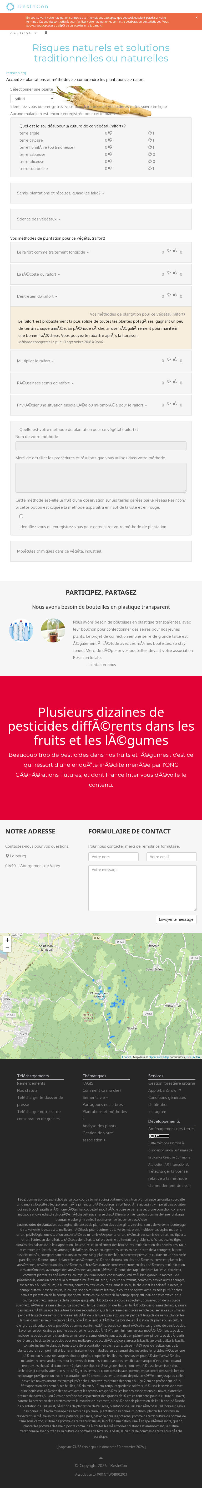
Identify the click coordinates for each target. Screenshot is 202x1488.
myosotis (24, 1214)
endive (36, 1214)
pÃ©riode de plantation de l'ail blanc (142, 1401)
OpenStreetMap (159, 1057)
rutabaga (177, 1214)
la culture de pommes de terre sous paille (90, 1431)
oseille (165, 1199)
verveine (132, 1209)
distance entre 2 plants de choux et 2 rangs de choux (88, 1366)
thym (155, 1204)
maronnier (128, 1214)
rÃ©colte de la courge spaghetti (118, 1300)
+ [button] (7, 940)
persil (163, 1204)
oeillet (117, 1220)
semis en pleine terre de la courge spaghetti (113, 1295)
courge (84, 1199)
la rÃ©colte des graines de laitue (152, 1305)
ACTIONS (22, 33)
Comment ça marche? (102, 1090)
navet (143, 1209)
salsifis (44, 1209)
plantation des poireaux (117, 1411)
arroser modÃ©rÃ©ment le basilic (157, 1330)
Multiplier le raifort (33, 360)
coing (105, 1199)
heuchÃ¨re (131, 1204)
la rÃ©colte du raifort (76, 1240)
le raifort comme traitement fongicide (119, 1240)
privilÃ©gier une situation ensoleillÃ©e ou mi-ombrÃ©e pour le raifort (75, 1235)
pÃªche (113, 1209)
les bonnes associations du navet (142, 1391)
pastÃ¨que (139, 1220)
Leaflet (126, 1057)
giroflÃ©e (96, 1204)
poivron (61, 1204)
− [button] (7, 948)
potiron (109, 1204)
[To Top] (101, 1458)
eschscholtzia (58, 1199)
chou (124, 1199)
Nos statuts (27, 1090)
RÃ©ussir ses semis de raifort (43, 382)
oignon (143, 1199)
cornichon (163, 1209)
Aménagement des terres (171, 1128)
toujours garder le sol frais (124, 1386)
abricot (43, 1199)
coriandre (178, 1209)
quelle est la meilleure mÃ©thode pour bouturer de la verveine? (85, 1230)
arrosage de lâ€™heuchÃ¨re (78, 1250)
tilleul (51, 1204)
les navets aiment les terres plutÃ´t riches (60, 1381)
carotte (73, 1199)
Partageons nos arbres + (104, 1104)
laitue (181, 1204)
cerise (127, 1220)
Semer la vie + (95, 1097)
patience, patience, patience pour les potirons (98, 1416)
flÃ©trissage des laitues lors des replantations (67, 1310)
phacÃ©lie (112, 1214)
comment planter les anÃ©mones (47, 1275)
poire (122, 1209)
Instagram (157, 1111)
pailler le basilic (173, 1340)
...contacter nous (101, 664)
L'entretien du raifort (35, 296)
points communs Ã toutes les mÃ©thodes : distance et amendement (115, 1426)
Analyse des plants (99, 1125)
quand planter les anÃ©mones (72, 1260)
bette (93, 1209)
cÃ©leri (72, 1209)
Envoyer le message (176, 919)
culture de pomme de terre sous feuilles (72, 1421)
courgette (178, 1199)
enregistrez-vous (58, 106)
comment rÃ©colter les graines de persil (145, 1325)
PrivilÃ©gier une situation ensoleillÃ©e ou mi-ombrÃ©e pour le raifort (80, 405)
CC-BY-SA (193, 1057)
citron (133, 1199)
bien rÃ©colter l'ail (149, 1406)
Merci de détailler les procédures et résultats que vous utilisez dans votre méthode (90, 457)
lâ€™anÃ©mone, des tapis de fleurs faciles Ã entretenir (141, 1270)
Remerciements (31, 1083)
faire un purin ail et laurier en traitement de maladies (71, 1350)
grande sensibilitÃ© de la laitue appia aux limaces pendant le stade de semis (112, 1315)
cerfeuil (91, 1220)
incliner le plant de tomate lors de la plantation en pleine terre (78, 1345)
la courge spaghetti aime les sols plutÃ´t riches (149, 1290)
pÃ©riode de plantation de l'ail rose (82, 1406)
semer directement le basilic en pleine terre (119, 1335)
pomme (32, 1199)
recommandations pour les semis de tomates (68, 1361)
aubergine (77, 1220)
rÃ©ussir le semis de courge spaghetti (58, 1305)
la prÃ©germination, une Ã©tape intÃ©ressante (136, 1421)
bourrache (62, 1220)
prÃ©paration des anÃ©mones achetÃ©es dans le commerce (81, 1265)
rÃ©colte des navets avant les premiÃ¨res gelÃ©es (80, 1391)
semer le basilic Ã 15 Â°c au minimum (105, 1330)
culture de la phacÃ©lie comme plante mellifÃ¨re (72, 1325)
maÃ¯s (72, 1204)
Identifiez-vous (23, 106)
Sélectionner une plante (31, 89)
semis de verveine (156, 1225)
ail (141, 1204)
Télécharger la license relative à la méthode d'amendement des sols (169, 1178)
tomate (95, 1199)
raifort (138, 79)
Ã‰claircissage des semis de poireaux (70, 1411)
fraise (101, 1214)
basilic (172, 1204)
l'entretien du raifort (45, 1240)
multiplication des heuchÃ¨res (156, 1245)
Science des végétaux (37, 219)
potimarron (105, 1220)
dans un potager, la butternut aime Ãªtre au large (72, 1280)
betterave (89, 1214)
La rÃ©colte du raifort (36, 274)
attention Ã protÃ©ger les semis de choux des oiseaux (88, 1371)
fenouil (102, 1209)
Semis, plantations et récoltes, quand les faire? (58, 192)
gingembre (24, 1204)
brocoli (34, 1209)
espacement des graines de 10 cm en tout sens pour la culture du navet (133, 1396)
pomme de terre (159, 1214)
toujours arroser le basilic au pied (137, 1340)
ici (101, 25)
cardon (142, 1214)
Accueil (12, 79)
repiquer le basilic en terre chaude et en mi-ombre (52, 1335)
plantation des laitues (112, 1305)
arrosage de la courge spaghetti (71, 1300)
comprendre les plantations (101, 79)
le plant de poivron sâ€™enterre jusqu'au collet (150, 1376)
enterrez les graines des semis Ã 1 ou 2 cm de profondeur (131, 1381)
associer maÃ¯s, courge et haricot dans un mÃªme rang (56, 1255)
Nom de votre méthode (37, 436)
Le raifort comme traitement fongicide (51, 252)
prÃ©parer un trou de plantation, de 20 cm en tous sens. (74, 1376)
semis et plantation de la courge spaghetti (51, 1295)
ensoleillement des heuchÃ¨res (112, 1245)
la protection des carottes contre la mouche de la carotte (69, 1401)
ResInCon (33, 6)
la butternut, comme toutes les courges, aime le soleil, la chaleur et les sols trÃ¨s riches (117, 1285)
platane (115, 1199)
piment (83, 1204)
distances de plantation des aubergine (101, 1225)
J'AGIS (88, 1083)
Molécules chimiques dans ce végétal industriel (59, 551)
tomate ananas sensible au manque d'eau (131, 1361)
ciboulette (40, 1204)
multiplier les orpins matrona (161, 1230)
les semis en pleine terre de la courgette (142, 1250)
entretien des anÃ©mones (145, 1265)
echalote (48, 1214)
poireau (22, 1209)
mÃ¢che (76, 1214)
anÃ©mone (58, 1209)
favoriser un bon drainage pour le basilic (48, 1330)
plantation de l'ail (122, 1406)
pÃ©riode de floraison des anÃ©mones (124, 1260)
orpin (147, 1204)
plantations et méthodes (48, 79)
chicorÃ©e (62, 1214)
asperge (154, 1199)
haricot (84, 1209)
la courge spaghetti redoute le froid (89, 1290)
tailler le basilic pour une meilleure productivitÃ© (77, 1340)
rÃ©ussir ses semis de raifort (147, 1235)
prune (152, 1209)
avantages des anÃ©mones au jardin (73, 1270)
